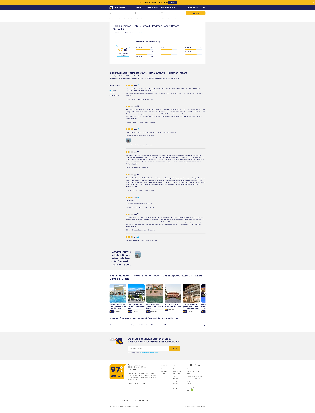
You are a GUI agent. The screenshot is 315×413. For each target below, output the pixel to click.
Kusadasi (175, 383)
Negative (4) (115, 95)
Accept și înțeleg (144, 352)
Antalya (175, 388)
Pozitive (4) (114, 92)
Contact (189, 383)
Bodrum (175, 386)
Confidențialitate (200, 406)
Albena (175, 368)
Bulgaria (163, 368)
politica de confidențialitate (149, 352)
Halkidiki (175, 381)
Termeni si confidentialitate (195, 376)
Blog (188, 369)
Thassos (175, 378)
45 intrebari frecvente (193, 374)
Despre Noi (190, 381)
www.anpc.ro (153, 401)
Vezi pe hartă (138, 32)
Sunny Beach (176, 373)
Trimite (174, 348)
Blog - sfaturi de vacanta (168, 7)
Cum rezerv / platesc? (193, 378)
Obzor (174, 376)
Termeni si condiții (189, 406)
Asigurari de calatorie (193, 371)
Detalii (173, 2)
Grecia (163, 373)
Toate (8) (114, 90)
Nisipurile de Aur (177, 371)
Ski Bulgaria (164, 371)
